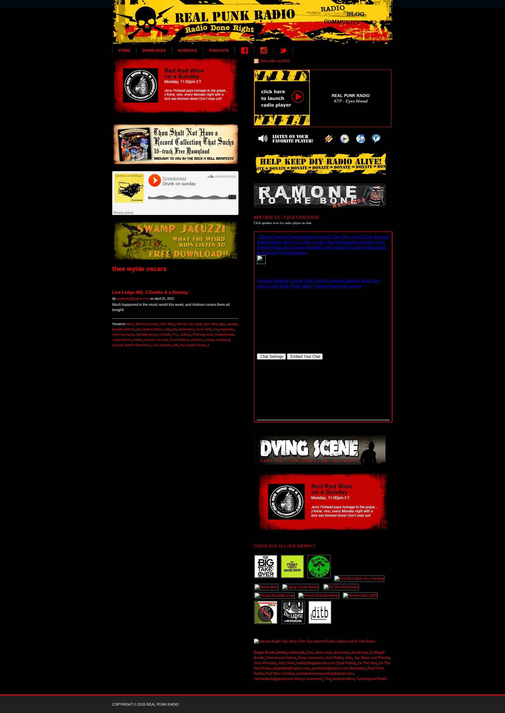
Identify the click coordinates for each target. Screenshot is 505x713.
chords (181, 324)
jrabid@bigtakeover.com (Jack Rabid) (326, 663)
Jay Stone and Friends (372, 658)
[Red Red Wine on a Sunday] (175, 85)
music (129, 334)
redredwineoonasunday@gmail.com (325, 674)
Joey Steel (286, 663)
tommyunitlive (343, 679)
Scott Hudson (179, 339)
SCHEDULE (187, 50)
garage (233, 324)
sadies (138, 339)
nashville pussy (147, 334)
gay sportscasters (149, 329)
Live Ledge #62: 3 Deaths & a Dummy (150, 292)
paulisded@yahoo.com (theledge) (339, 668)
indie (167, 329)
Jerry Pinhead (265, 663)
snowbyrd (223, 339)
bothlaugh (297, 652)
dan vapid (195, 324)
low (215, 329)
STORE (124, 50)
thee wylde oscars (193, 345)
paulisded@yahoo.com (133, 298)
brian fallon (167, 324)
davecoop (341, 652)
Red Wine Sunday (279, 674)
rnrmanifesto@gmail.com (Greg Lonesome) (288, 679)
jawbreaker (187, 329)
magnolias (227, 329)
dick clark (210, 324)
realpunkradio (224, 334)
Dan (310, 652)
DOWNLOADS (154, 50)
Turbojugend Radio (371, 679)
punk (209, 334)
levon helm (204, 329)
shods (209, 339)
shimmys (197, 339)
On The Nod (367, 663)
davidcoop (359, 652)
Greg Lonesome (311, 658)
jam (174, 329)
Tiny (327, 679)
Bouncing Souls (147, 324)
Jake (348, 658)
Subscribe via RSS (275, 61)
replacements (122, 339)
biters (130, 324)
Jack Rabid (334, 658)
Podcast (198, 334)
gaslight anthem (123, 329)
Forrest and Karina (281, 658)
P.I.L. (175, 334)
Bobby (282, 652)
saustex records (156, 339)
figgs (222, 324)
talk (175, 345)
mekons (118, 334)
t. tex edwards (161, 345)
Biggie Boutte (264, 652)
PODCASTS (219, 50)
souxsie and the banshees (131, 345)
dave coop (323, 652)
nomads (165, 334)
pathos (186, 334)
